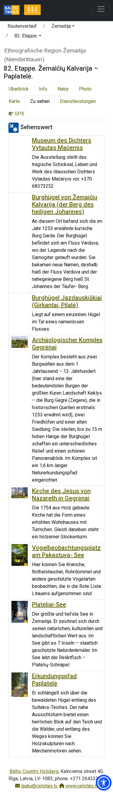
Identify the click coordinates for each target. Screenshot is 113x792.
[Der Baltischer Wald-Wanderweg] (32, 10)
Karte (14, 101)
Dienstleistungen (78, 101)
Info (43, 89)
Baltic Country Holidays (34, 771)
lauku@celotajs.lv (38, 786)
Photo (85, 89)
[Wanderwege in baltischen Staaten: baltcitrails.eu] (14, 10)
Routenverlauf (22, 26)
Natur (63, 89)
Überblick (19, 89)
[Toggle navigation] (101, 9)
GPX (19, 114)
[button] (63, 27)
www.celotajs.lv (81, 786)
